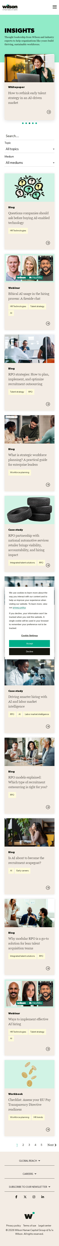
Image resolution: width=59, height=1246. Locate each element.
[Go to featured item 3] (29, 90)
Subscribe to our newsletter (28, 1154)
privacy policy (19, 607)
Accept (29, 643)
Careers (28, 1140)
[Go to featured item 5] (36, 90)
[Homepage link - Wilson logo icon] (29, 1187)
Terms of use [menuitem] (29, 1192)
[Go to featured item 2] (26, 90)
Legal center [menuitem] (44, 1192)
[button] (55, 6)
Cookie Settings (29, 635)
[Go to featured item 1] (23, 90)
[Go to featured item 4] (33, 90)
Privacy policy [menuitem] (13, 1192)
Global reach (28, 1128)
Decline (29, 651)
